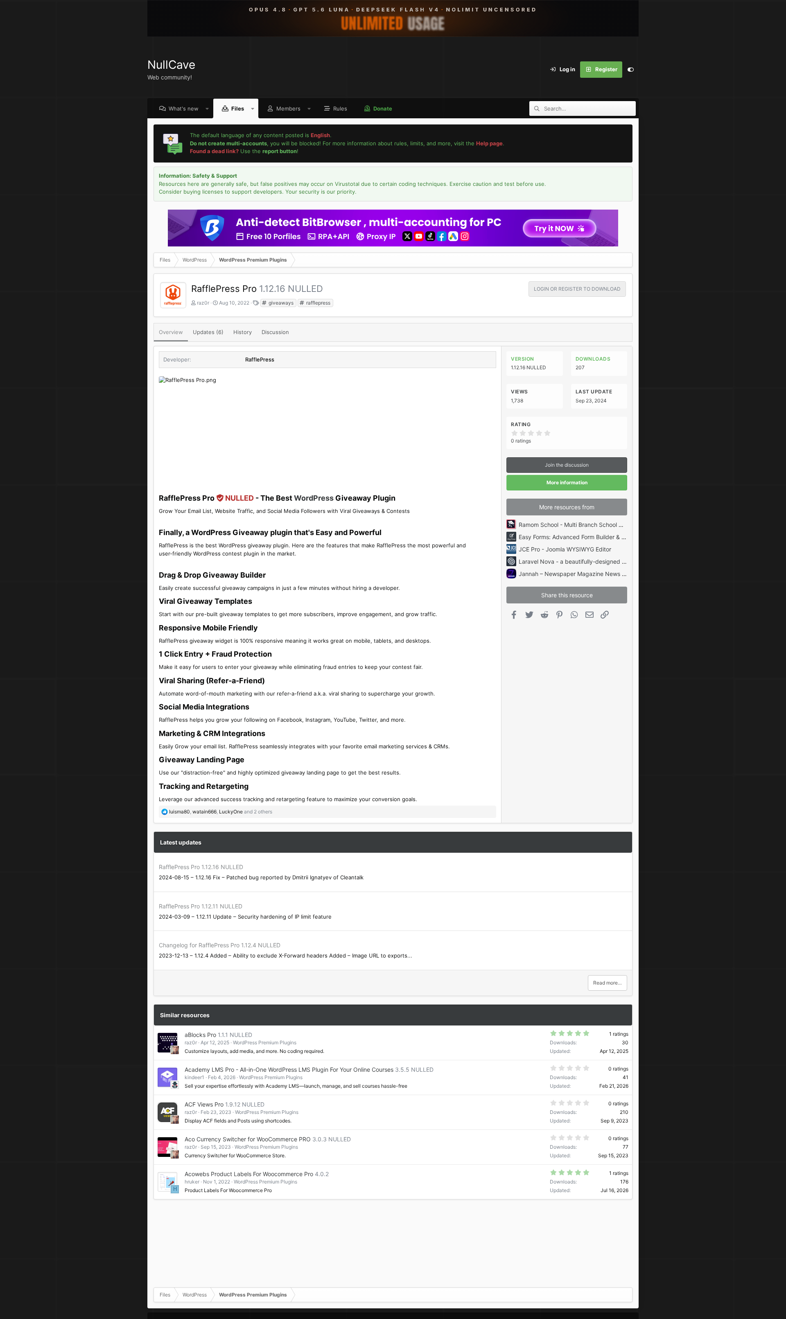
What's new (184, 108)
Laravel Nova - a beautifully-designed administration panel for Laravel (612, 561)
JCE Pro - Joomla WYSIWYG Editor (565, 549)
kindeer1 (194, 1077)
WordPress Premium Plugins (264, 1042)
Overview (171, 332)
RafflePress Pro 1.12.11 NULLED (200, 906)
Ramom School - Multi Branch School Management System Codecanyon (615, 524)
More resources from (566, 507)
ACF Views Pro (204, 1104)
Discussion (275, 332)
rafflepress (317, 303)
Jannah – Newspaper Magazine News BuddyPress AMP (593, 573)
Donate (382, 108)
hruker (192, 1182)
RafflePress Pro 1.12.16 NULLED (201, 866)
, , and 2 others (220, 812)
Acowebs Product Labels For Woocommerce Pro (249, 1173)
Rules (340, 108)
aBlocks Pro (200, 1034)
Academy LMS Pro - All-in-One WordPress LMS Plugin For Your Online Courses (289, 1069)
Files (237, 108)
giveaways (280, 303)
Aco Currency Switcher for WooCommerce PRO (248, 1139)
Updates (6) (208, 332)
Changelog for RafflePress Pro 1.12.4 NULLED (219, 945)
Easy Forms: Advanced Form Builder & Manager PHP (588, 536)
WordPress (314, 498)
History (242, 332)
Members (288, 108)
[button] (207, 108)
